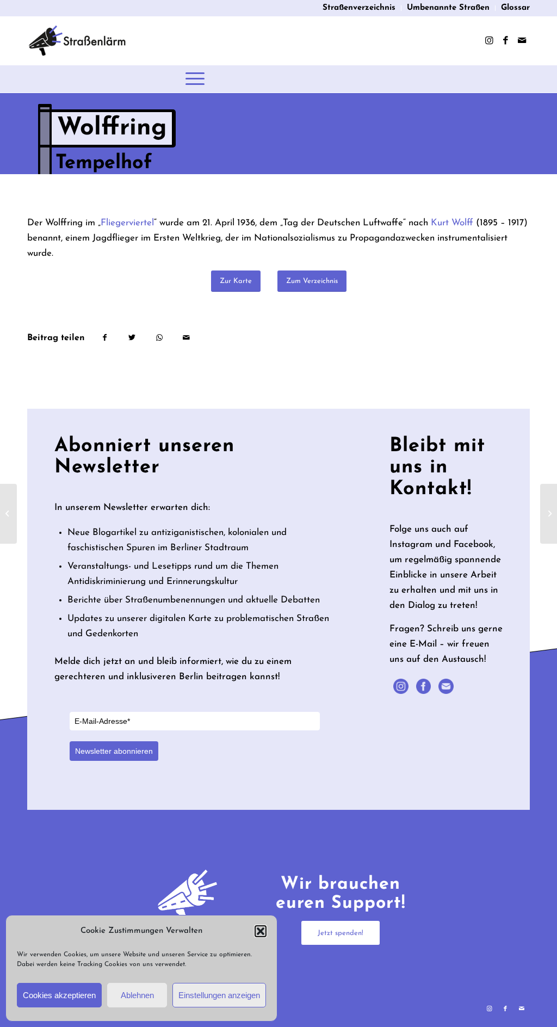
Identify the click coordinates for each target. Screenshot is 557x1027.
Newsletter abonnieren (114, 751)
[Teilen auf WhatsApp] (159, 338)
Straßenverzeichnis (359, 8)
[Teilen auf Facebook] (104, 338)
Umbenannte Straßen (448, 8)
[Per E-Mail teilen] (186, 338)
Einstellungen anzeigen (219, 995)
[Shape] (423, 686)
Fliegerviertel (127, 222)
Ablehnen (137, 995)
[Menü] (195, 79)
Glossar (515, 8)
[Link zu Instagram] (489, 41)
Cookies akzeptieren (59, 995)
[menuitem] (359, 8)
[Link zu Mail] (521, 41)
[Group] (446, 686)
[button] (260, 931)
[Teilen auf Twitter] (132, 338)
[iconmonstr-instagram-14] (400, 686)
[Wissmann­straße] (8, 514)
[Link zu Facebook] (505, 41)
